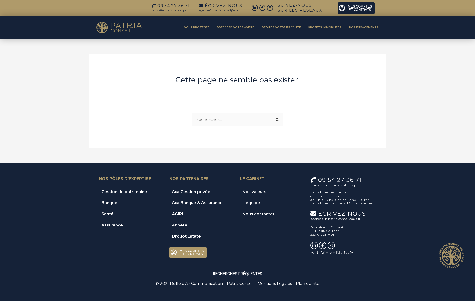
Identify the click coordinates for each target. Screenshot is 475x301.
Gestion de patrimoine (124, 191)
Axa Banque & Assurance (197, 203)
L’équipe (251, 203)
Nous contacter (258, 214)
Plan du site (307, 283)
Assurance (112, 225)
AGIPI (177, 214)
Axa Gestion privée (191, 191)
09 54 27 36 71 (339, 179)
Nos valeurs (254, 191)
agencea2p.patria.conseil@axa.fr (219, 10)
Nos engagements (364, 27)
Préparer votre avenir (236, 27)
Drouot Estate (186, 236)
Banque (109, 203)
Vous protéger (197, 27)
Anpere (179, 225)
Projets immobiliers (325, 27)
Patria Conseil (240, 283)
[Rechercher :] (237, 119)
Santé (107, 214)
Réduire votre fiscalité (281, 27)
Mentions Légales (275, 283)
